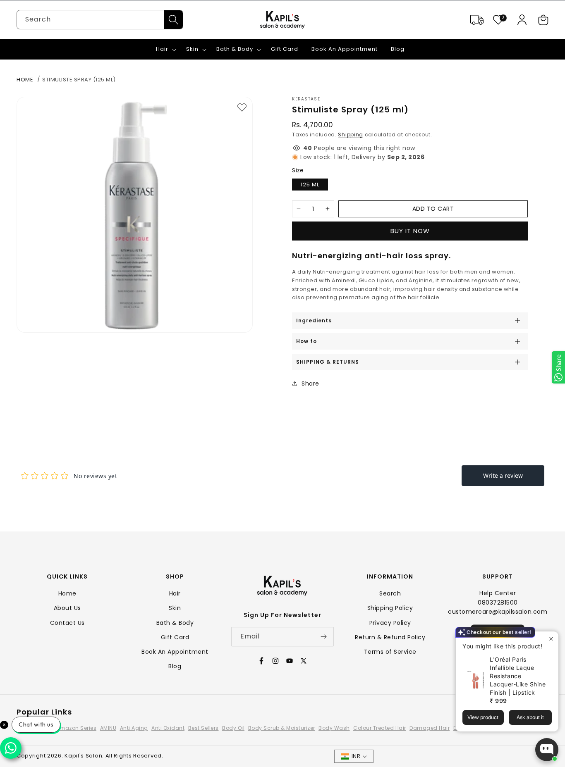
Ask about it (530, 717)
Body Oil (233, 727)
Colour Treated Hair (379, 727)
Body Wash (334, 727)
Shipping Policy (390, 608)
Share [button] (310, 383)
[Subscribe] (324, 636)
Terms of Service (390, 652)
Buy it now (410, 230)
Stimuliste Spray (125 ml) (79, 79)
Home (25, 79)
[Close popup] (551, 638)
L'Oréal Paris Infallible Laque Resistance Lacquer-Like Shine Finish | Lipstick (518, 676)
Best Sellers (203, 727)
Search (390, 593)
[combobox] (100, 19)
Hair (175, 593)
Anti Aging (134, 727)
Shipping (350, 134)
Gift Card (175, 637)
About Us (67, 608)
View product (482, 717)
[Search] (173, 19)
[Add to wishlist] (242, 107)
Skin (175, 608)
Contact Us (67, 623)
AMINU (108, 727)
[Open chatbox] (546, 749)
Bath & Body (175, 623)
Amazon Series (76, 727)
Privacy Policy (390, 623)
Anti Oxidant (167, 727)
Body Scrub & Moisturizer (281, 727)
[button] (543, 19)
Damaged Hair (429, 727)
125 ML (310, 184)
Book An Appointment (174, 652)
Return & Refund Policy (390, 637)
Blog (174, 666)
